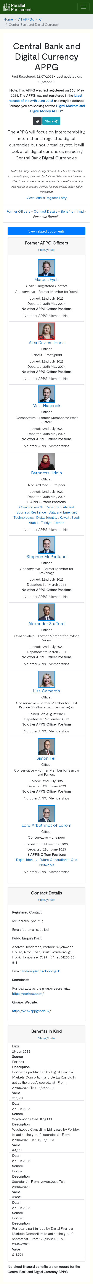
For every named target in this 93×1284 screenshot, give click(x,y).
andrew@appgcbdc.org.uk (41, 970)
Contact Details (45, 211)
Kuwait (64, 517)
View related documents (46, 231)
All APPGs (26, 19)
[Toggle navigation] (83, 7)
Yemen (59, 522)
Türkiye (46, 522)
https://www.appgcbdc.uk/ (31, 1010)
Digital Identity (46, 517)
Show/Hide (46, 249)
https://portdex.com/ (28, 993)
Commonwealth (31, 506)
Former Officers (18, 211)
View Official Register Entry (46, 197)
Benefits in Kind (72, 211)
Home (8, 19)
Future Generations (54, 859)
